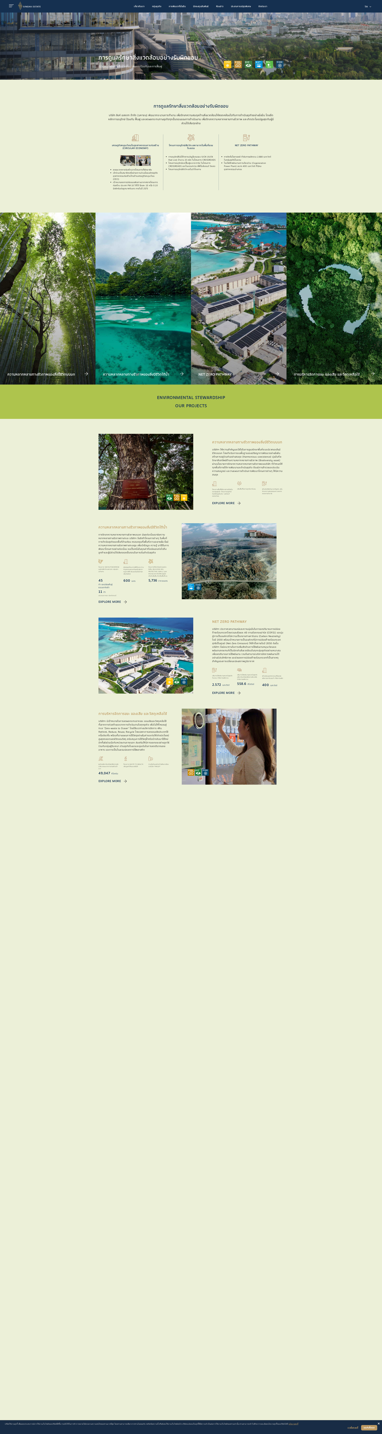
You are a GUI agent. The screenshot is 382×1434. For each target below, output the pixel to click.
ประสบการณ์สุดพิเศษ (241, 6)
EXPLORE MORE (223, 503)
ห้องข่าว (220, 6)
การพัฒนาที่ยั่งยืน (177, 6)
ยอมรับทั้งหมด (369, 1428)
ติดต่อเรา (262, 6)
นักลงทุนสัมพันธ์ (201, 6)
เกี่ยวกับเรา (139, 6)
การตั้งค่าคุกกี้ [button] (353, 1428)
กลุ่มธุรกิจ (156, 6)
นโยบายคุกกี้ (293, 1424)
